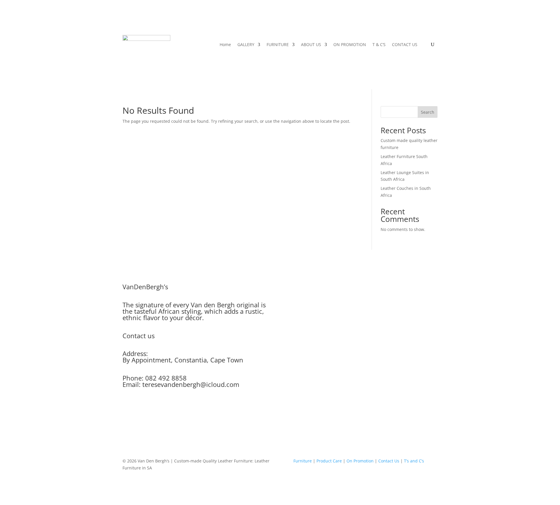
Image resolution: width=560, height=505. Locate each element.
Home (225, 44)
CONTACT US (404, 44)
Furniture (302, 461)
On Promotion (360, 461)
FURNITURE (278, 44)
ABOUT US (311, 44)
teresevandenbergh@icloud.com (190, 384)
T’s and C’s (414, 461)
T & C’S (379, 44)
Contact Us (388, 461)
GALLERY (245, 44)
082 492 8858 (166, 378)
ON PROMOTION (349, 44)
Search (427, 112)
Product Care (329, 461)
